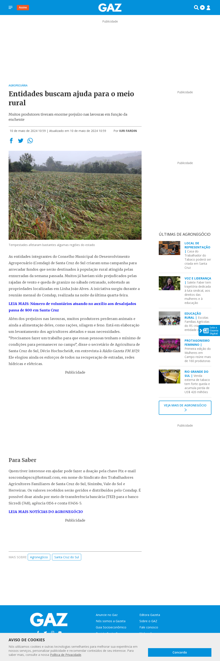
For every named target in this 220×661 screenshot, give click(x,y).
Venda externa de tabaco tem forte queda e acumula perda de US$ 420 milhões (197, 382)
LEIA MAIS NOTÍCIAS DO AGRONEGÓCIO (46, 512)
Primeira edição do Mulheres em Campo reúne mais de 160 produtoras (198, 350)
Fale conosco (148, 627)
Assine (23, 7)
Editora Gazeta (149, 615)
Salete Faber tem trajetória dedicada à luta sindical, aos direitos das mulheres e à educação (198, 290)
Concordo (180, 652)
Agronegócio (39, 557)
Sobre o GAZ (148, 621)
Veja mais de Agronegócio (185, 405)
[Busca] (196, 7)
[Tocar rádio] (202, 7)
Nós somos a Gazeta (110, 621)
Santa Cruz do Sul (66, 557)
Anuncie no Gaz (107, 615)
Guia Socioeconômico (111, 627)
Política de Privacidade (65, 655)
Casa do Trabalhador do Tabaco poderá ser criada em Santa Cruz (198, 255)
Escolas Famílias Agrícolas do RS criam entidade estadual (197, 321)
